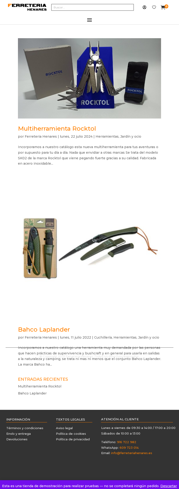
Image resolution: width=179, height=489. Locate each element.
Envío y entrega (18, 433)
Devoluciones (17, 439)
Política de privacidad (73, 439)
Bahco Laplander (44, 329)
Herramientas (107, 136)
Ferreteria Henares (41, 136)
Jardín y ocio (130, 136)
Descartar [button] (168, 486)
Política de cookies (71, 433)
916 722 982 (126, 442)
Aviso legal (64, 428)
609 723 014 (129, 447)
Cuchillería (103, 337)
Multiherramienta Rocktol (57, 128)
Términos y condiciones (25, 428)
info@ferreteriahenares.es (131, 453)
